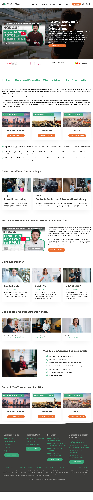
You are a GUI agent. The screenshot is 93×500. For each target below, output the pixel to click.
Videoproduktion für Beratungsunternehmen (54, 439)
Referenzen (67, 4)
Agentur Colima (61, 479)
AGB (85, 467)
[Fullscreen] (42, 43)
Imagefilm (7, 451)
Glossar (39, 467)
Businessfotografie (31, 441)
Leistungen (35, 4)
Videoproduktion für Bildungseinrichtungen (54, 454)
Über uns (9, 467)
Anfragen (76, 4)
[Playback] (4, 43)
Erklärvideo (7, 444)
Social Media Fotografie (33, 444)
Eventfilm (7, 447)
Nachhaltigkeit (51, 467)
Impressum (77, 467)
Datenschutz (65, 467)
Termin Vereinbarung (24, 467)
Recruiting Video (9, 438)
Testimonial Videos (9, 441)
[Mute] (7, 43)
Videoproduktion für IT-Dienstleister (54, 449)
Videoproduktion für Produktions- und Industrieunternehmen (57, 444)
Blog (60, 4)
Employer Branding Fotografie (35, 438)
